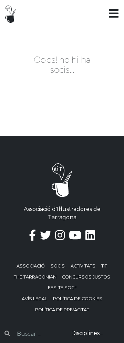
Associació (31, 266)
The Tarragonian (35, 277)
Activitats (83, 266)
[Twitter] (45, 235)
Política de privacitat (62, 309)
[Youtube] (75, 235)
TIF (104, 266)
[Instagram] (60, 235)
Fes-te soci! (62, 287)
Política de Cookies (77, 298)
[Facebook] (32, 235)
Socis (58, 266)
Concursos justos (86, 277)
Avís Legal (34, 298)
